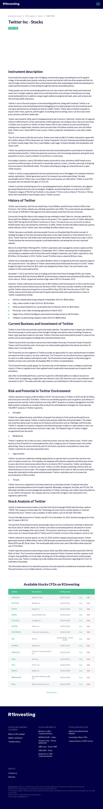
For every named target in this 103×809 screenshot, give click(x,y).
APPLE (14, 609)
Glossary (11, 777)
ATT (13, 665)
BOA (13, 684)
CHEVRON (16, 632)
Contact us (12, 773)
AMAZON (16, 597)
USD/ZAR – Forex (45, 750)
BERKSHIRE (16, 677)
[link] (21, 715)
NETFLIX (15, 603)
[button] (97, 4)
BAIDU (14, 671)
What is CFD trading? (16, 734)
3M (13, 639)
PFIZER (14, 626)
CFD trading (29, 16)
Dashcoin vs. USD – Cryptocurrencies (46, 755)
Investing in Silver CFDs (78, 737)
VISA (14, 659)
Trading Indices (14, 742)
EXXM (14, 615)
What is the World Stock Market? (78, 732)
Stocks (40, 16)
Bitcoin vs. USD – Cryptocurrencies (45, 732)
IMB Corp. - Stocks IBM (48, 747)
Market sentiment (15, 738)
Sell (88, 597)
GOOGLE (15, 621)
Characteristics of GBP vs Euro (81, 741)
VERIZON (15, 652)
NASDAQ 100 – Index (47, 737)
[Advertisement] (51, 48)
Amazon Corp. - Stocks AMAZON (47, 742)
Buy (80, 597)
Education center (15, 16)
